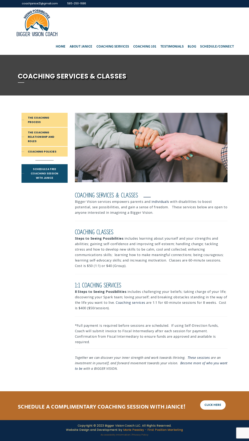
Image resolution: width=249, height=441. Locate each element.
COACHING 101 (144, 46)
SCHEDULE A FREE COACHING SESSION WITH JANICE (44, 173)
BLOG (192, 46)
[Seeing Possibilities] (37, 22)
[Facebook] (219, 3)
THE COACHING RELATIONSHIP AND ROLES (41, 137)
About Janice (81, 46)
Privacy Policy (140, 434)
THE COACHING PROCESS (38, 120)
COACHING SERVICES (112, 46)
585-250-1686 (76, 3)
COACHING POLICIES (42, 151)
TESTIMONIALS (172, 46)
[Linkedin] (229, 3)
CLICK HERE (213, 405)
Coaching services (130, 302)
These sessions (199, 357)
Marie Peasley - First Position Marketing (153, 430)
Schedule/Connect (217, 46)
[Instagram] (224, 3)
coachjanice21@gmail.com (40, 3)
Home (61, 46)
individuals (160, 201)
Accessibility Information (115, 434)
